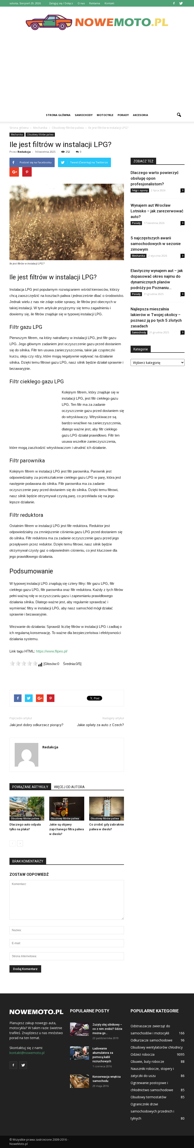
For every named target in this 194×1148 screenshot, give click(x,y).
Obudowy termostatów (148, 1097)
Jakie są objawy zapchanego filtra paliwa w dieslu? (66, 829)
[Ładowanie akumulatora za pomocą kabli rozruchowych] (79, 1053)
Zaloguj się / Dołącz (61, 3)
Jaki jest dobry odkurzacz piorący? (36, 725)
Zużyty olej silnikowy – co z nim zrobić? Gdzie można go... (107, 1029)
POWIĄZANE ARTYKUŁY (30, 787)
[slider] (23, 663)
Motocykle (105, 115)
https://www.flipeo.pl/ (51, 651)
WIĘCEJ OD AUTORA (69, 787)
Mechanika (17, 134)
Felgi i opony (140, 190)
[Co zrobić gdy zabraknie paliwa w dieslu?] (106, 809)
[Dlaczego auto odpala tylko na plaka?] (26, 809)
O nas (81, 3)
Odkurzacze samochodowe (151, 1040)
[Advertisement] (97, 73)
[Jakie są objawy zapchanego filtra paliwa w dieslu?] (66, 809)
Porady (123, 115)
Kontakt (109, 3)
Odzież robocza (142, 1054)
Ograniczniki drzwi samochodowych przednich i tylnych (152, 1111)
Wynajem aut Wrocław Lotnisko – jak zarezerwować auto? (157, 211)
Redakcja (24, 151)
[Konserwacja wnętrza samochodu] (79, 1081)
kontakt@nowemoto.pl (26, 1052)
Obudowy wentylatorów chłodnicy (157, 1047)
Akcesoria (140, 115)
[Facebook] (173, 3)
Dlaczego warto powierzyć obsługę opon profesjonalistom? (155, 178)
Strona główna (58, 115)
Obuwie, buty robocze (147, 1061)
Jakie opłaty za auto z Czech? (100, 725)
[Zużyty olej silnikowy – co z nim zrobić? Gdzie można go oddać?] (79, 1029)
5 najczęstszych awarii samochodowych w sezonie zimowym (156, 244)
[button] (179, 115)
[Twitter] (181, 3)
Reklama (94, 3)
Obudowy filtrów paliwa (40, 134)
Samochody (84, 115)
